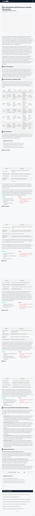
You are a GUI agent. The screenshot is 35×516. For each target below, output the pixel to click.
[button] (34, 515)
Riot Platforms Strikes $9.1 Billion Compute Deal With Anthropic (13, 508)
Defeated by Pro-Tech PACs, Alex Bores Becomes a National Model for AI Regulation (16, 499)
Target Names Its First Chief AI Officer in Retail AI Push (12, 506)
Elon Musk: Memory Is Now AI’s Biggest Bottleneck (11, 496)
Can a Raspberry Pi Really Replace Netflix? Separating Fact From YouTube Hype (16, 494)
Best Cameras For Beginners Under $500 (10, 478)
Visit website (13, 181)
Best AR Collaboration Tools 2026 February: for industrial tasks (14, 479)
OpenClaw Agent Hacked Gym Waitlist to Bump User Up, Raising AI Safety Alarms (16, 501)
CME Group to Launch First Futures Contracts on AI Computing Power (14, 504)
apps (10, 296)
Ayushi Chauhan (5, 11)
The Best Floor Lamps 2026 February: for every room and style (14, 481)
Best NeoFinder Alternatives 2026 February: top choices (13, 145)
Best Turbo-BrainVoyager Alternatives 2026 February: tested (14, 143)
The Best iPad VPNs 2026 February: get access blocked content (14, 482)
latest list (3, 485)
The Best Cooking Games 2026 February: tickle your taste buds (14, 147)
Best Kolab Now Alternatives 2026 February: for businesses (13, 144)
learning (30, 36)
